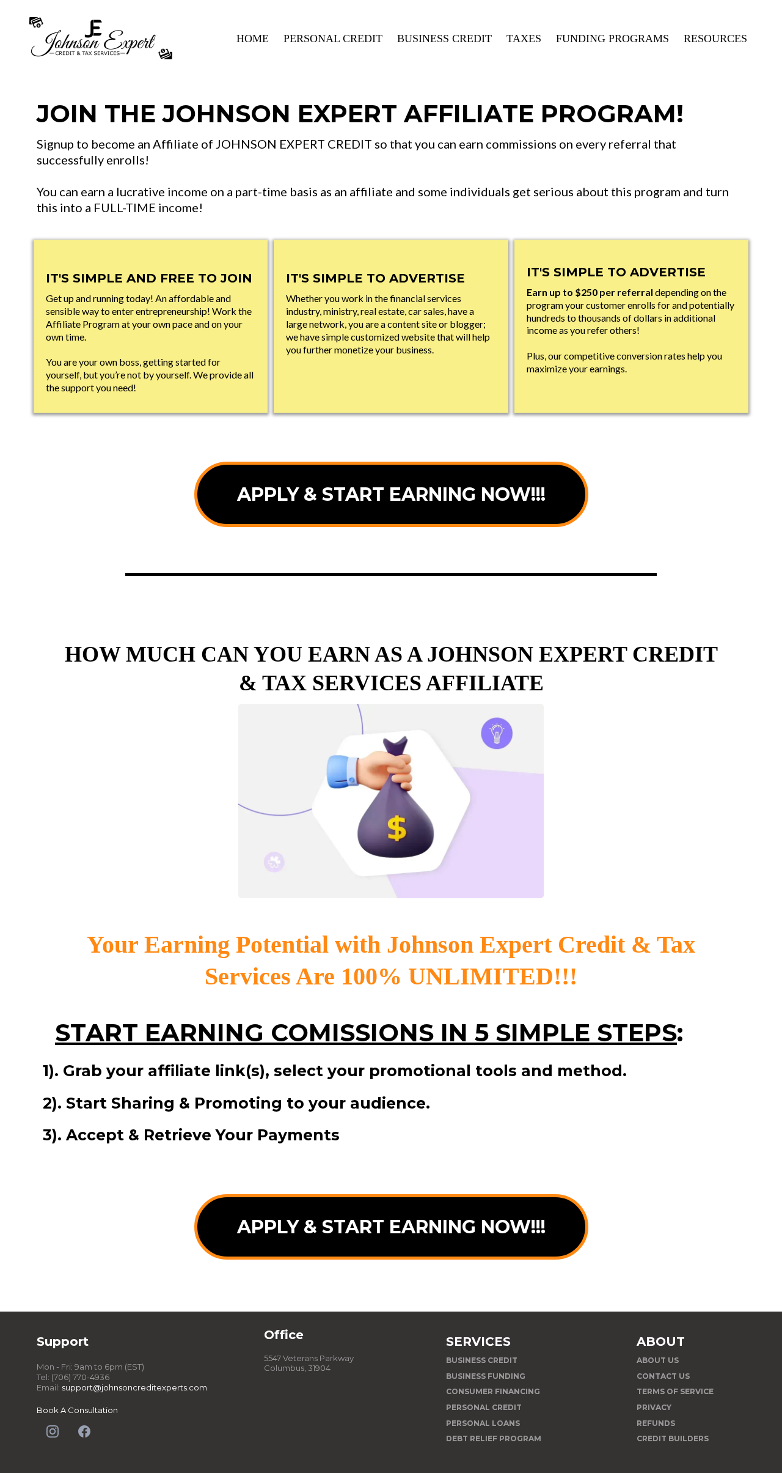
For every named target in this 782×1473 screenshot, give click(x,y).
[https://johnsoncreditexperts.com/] (100, 38)
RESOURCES (715, 38)
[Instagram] (52, 1431)
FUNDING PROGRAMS (612, 38)
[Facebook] (84, 1431)
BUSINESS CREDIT (444, 38)
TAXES (523, 38)
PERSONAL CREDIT (332, 38)
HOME (252, 38)
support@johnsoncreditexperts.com (134, 1387)
